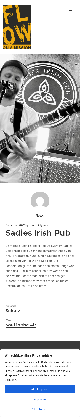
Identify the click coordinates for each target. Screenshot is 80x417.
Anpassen (40, 399)
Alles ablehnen (40, 409)
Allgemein (43, 225)
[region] (40, 383)
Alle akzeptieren (40, 389)
